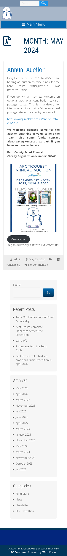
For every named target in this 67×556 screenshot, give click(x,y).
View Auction (18, 239)
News (19, 499)
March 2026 (23, 400)
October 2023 (24, 463)
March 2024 (23, 452)
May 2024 (21, 446)
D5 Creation (18, 552)
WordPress (49, 552)
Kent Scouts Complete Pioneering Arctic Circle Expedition (29, 331)
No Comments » (38, 264)
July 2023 (21, 469)
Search (17, 284)
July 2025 (21, 411)
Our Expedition (25, 511)
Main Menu (36, 24)
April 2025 (22, 423)
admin (17, 259)
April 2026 (22, 394)
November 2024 (25, 440)
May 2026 (21, 388)
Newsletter (22, 505)
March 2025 (23, 429)
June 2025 (22, 417)
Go (48, 292)
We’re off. (21, 340)
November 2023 (25, 458)
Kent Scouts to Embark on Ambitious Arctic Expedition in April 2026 (34, 360)
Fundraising (13, 264)
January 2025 (23, 434)
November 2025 (25, 405)
